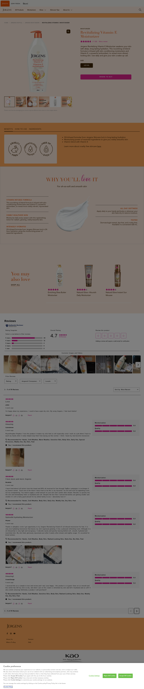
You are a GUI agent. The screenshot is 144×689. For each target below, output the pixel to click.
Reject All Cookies (109, 676)
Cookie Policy (8, 687)
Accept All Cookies (125, 676)
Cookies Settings (94, 676)
